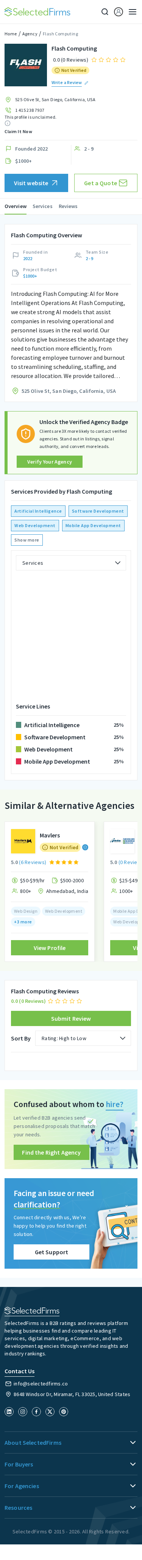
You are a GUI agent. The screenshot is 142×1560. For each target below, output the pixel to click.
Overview (16, 206)
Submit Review (71, 1018)
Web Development (35, 525)
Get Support (52, 1252)
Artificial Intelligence (38, 511)
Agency (29, 34)
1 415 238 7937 (30, 110)
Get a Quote (100, 183)
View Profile (50, 948)
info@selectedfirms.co (41, 1383)
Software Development (98, 511)
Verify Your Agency (49, 461)
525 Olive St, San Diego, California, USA (55, 99)
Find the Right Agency (51, 1152)
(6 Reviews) (32, 862)
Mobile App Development (93, 525)
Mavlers (50, 835)
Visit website (31, 183)
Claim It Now (18, 131)
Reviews (68, 206)
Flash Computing (60, 34)
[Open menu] (130, 11)
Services (43, 206)
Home (11, 34)
